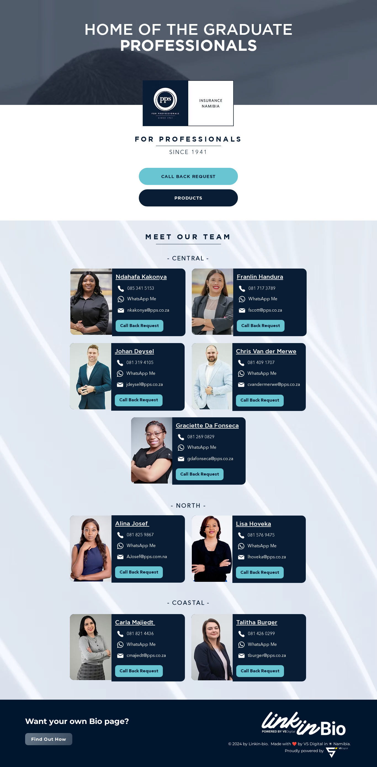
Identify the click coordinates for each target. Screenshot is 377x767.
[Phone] (121, 288)
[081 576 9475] (241, 363)
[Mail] (121, 299)
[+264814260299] (241, 634)
